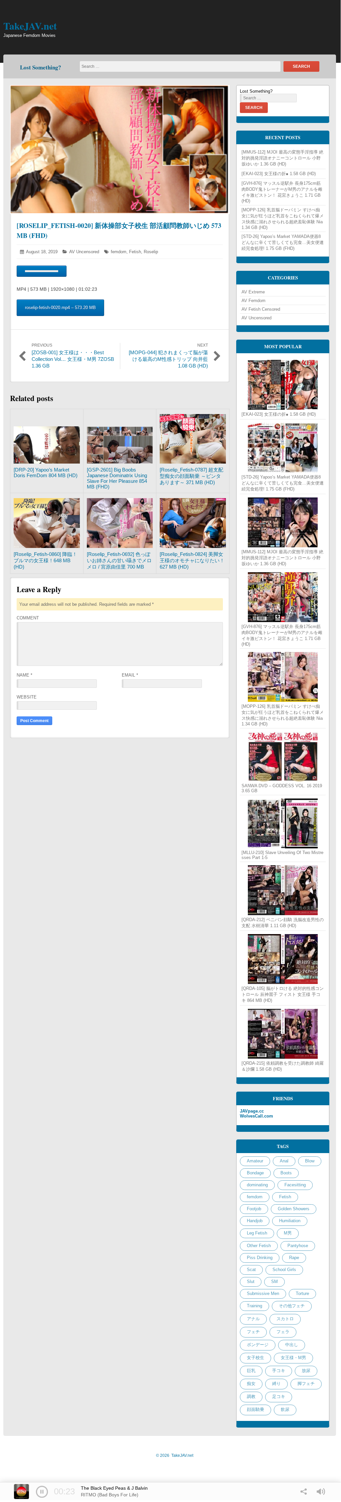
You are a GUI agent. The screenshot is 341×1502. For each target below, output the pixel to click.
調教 (251, 1396)
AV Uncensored (84, 251)
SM (274, 1281)
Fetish (135, 251)
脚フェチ (306, 1383)
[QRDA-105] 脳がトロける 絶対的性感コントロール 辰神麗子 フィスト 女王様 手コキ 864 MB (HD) (283, 994)
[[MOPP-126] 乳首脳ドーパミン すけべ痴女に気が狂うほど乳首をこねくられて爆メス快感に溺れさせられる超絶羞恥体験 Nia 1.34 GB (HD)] (283, 677)
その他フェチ (292, 1305)
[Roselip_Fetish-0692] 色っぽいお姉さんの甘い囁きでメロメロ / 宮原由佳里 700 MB (119, 560)
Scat (251, 1269)
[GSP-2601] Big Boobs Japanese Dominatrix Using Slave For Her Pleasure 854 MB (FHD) (117, 478)
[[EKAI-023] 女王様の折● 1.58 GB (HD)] (283, 385)
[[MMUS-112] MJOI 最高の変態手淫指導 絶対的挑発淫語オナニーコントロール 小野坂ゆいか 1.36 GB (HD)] (283, 522)
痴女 (251, 1383)
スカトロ (285, 1318)
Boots (286, 1172)
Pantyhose (297, 1245)
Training (254, 1305)
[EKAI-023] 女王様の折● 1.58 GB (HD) (279, 173)
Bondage (255, 1172)
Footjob (254, 1208)
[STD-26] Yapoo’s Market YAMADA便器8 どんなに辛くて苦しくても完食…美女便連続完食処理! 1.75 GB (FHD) (283, 242)
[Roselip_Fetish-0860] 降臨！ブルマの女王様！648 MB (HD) (45, 560)
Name (24, 675)
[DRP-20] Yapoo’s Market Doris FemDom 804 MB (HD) (46, 472)
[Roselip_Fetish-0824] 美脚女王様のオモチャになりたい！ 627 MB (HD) (192, 560)
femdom (118, 251)
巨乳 (251, 1370)
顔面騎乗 (255, 1409)
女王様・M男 (293, 1357)
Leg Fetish (257, 1233)
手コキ (278, 1370)
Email (130, 675)
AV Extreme (253, 291)
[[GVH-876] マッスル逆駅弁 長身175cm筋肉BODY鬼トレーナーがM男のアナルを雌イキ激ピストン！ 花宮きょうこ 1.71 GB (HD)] (283, 597)
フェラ (282, 1331)
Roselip (151, 251)
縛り (276, 1383)
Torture (302, 1293)
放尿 (306, 1370)
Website (27, 697)
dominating (257, 1184)
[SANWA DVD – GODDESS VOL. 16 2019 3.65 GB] (283, 757)
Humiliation (289, 1220)
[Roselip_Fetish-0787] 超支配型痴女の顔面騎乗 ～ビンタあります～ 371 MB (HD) (191, 476)
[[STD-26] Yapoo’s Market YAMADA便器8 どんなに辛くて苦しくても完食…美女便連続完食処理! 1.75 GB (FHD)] (283, 448)
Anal (284, 1160)
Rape (294, 1257)
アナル (253, 1318)
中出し (291, 1344)
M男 (288, 1233)
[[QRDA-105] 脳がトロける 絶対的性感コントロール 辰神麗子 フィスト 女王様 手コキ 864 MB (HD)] (283, 959)
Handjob (254, 1220)
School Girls (284, 1269)
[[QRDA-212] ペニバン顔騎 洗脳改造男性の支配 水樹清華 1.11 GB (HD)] (283, 890)
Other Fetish (259, 1245)
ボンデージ (257, 1344)
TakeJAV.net (30, 25)
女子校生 (255, 1357)
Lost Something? (40, 67)
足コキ (278, 1396)
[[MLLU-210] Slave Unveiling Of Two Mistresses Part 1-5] (283, 823)
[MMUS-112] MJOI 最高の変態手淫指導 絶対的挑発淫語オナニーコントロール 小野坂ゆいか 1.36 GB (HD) (282, 158)
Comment (28, 617)
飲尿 (285, 1409)
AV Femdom (253, 300)
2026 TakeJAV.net (174, 1455)
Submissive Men (263, 1293)
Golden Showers (293, 1208)
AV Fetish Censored (261, 309)
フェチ (253, 1331)
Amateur (255, 1160)
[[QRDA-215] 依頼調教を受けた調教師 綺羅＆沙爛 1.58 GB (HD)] (283, 1034)
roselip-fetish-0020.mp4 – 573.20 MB (60, 307)
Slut (251, 1281)
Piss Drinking (259, 1257)
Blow (309, 1160)
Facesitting (295, 1184)
